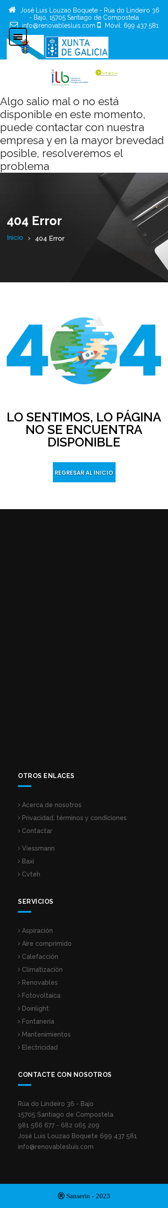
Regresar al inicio (84, 472)
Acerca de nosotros (51, 804)
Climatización (41, 969)
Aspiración (36, 930)
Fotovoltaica (40, 995)
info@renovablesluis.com (56, 1146)
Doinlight (34, 1008)
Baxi (27, 861)
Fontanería (37, 1021)
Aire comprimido (46, 943)
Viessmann (37, 848)
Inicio (15, 238)
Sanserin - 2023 (87, 1195)
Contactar (36, 830)
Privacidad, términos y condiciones (73, 817)
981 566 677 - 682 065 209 (58, 1125)
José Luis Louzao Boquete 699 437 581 (77, 1136)
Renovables (39, 982)
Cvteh (30, 874)
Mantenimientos (45, 1034)
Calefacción (39, 956)
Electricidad (39, 1047)
